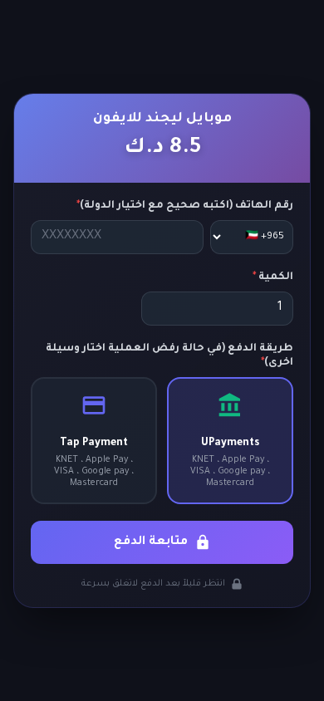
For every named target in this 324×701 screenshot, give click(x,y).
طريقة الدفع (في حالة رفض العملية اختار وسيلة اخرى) (169, 356)
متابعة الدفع (151, 542)
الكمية (273, 277)
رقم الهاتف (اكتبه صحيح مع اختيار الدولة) (184, 206)
